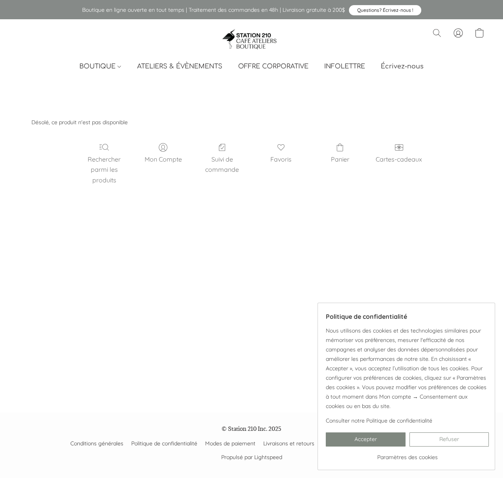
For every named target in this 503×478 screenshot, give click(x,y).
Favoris (281, 159)
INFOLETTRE (344, 66)
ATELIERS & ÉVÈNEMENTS (179, 66)
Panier (340, 159)
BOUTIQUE (98, 66)
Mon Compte (163, 159)
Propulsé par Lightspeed (251, 457)
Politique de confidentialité (164, 443)
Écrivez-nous (402, 66)
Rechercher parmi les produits (104, 169)
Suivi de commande (222, 164)
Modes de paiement (230, 443)
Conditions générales (96, 443)
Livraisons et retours (288, 443)
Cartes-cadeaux (399, 159)
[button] (385, 10)
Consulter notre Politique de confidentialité (379, 420)
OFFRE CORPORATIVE (273, 66)
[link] (407, 454)
